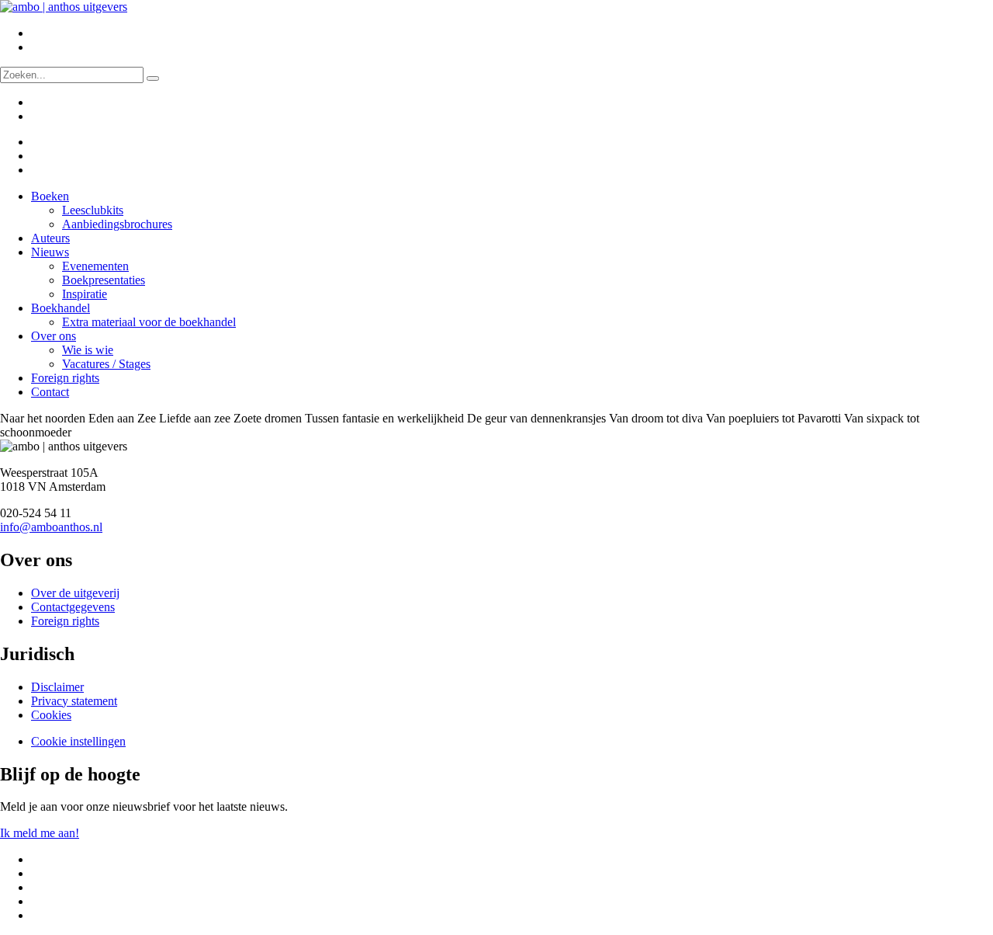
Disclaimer (57, 686)
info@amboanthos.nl (51, 527)
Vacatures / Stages (106, 363)
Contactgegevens (73, 606)
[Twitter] (41, 141)
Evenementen (95, 266)
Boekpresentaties (103, 280)
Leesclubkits (92, 210)
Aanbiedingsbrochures (117, 224)
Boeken (50, 196)
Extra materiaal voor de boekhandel (149, 321)
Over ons (53, 335)
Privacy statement (74, 700)
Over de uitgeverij (75, 593)
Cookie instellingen (78, 741)
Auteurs (50, 238)
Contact (50, 391)
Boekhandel (60, 308)
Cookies (51, 714)
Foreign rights (65, 377)
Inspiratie (84, 294)
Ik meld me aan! (39, 832)
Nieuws (50, 252)
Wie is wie (87, 349)
